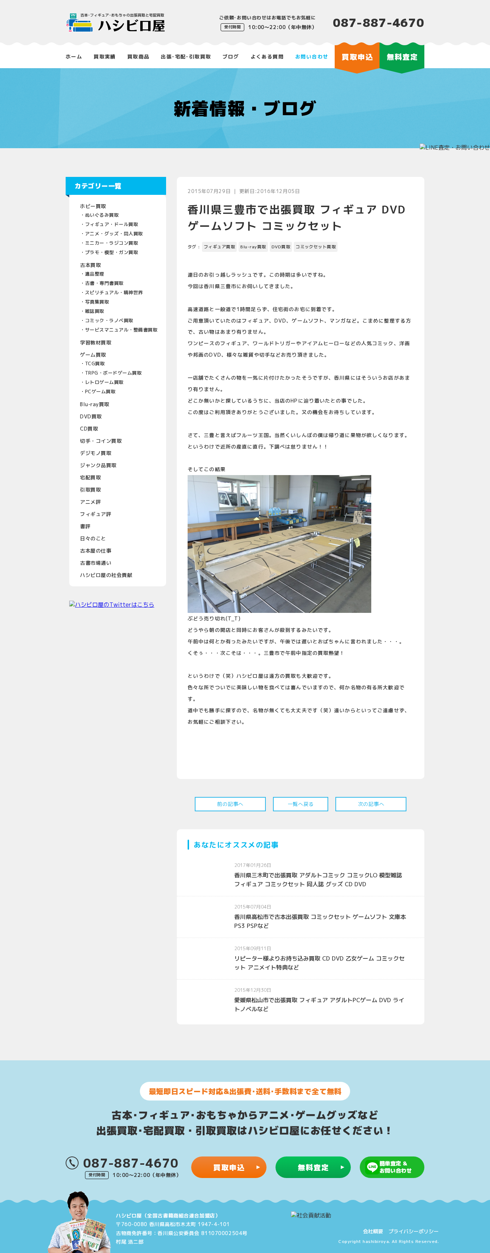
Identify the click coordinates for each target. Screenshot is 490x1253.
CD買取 (89, 428)
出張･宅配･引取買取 (186, 56)
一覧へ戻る (301, 804)
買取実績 (105, 56)
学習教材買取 (95, 342)
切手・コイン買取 (101, 440)
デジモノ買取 (95, 453)
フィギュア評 (95, 514)
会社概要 (373, 1231)
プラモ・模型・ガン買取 (111, 252)
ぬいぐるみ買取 (102, 215)
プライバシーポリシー (413, 1231)
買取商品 (138, 56)
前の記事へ (230, 804)
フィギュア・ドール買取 (111, 224)
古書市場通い (95, 562)
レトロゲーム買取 (104, 382)
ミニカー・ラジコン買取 (111, 243)
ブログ (230, 56)
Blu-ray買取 (94, 404)
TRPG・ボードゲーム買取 (113, 373)
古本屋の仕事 (95, 550)
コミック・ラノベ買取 (109, 320)
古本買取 (90, 265)
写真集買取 (97, 302)
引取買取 (90, 489)
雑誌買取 (94, 311)
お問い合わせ (311, 56)
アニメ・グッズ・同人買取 (114, 233)
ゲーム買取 (93, 354)
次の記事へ (371, 804)
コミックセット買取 (316, 247)
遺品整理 (94, 274)
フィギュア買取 (219, 247)
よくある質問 (267, 56)
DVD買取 (91, 416)
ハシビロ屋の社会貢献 (106, 575)
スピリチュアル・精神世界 (114, 292)
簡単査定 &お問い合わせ (396, 1167)
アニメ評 (90, 501)
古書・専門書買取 (104, 283)
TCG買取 (95, 363)
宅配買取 (90, 477)
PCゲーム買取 (100, 391)
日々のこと (93, 538)
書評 (85, 526)
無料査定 (313, 1167)
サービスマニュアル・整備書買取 (121, 330)
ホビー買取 (93, 206)
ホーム (74, 56)
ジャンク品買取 (98, 465)
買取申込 (229, 1167)
